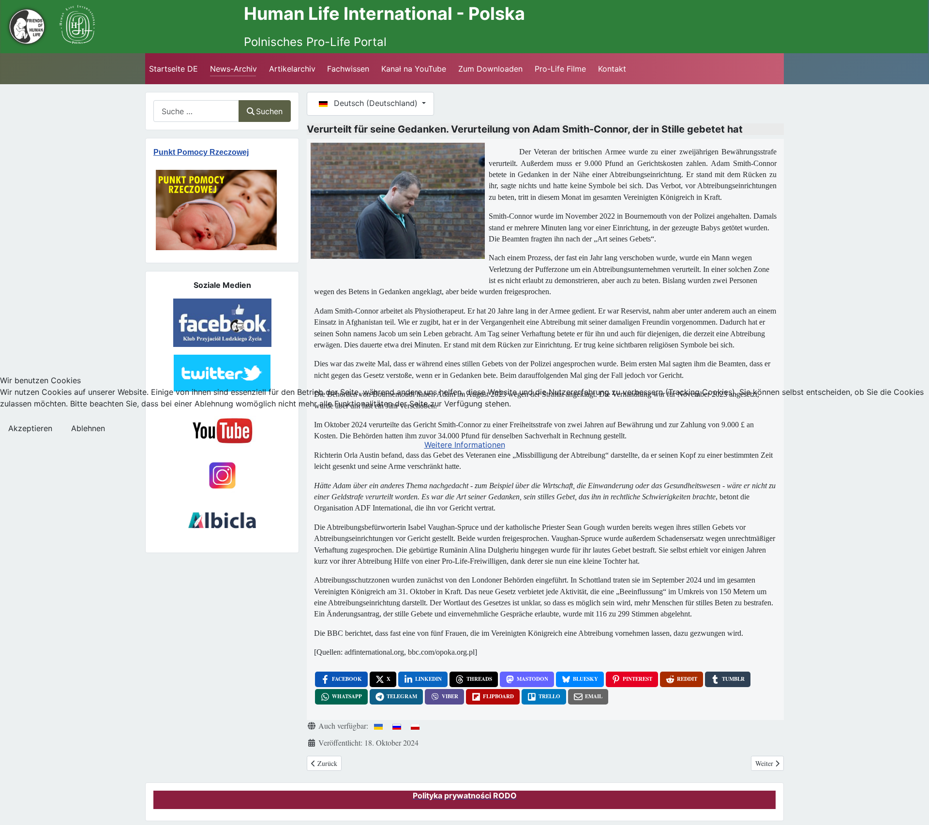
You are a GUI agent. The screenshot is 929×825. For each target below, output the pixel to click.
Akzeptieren (30, 428)
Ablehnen (88, 428)
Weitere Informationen (464, 445)
